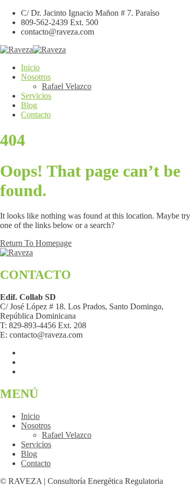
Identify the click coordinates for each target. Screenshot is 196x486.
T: (3, 325)
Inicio (30, 67)
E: (3, 334)
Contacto (36, 114)
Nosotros (36, 76)
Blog (29, 105)
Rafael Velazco (66, 86)
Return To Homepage (36, 243)
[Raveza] (16, 49)
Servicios (36, 95)
